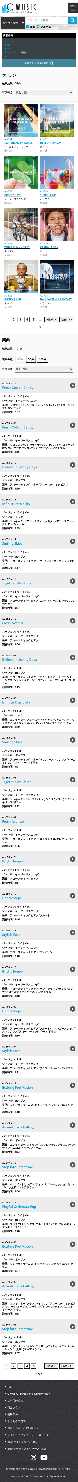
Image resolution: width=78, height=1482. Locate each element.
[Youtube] (44, 1459)
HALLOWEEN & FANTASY (56, 299)
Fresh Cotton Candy (17, 387)
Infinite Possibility (16, 504)
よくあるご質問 (16, 1421)
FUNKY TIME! (12, 299)
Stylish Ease (11, 934)
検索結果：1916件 (13, 348)
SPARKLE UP (48, 195)
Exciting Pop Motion (17, 1087)
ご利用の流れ (15, 1400)
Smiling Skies (12, 543)
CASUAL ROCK (49, 247)
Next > (51, 319)
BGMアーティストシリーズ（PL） (27, 1448)
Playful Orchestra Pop (19, 1206)
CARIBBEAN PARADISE (18, 143)
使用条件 (12, 1414)
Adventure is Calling (18, 1127)
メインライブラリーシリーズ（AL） (28, 1435)
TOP (9, 1387)
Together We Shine (16, 583)
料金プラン (13, 1407)
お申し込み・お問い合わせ (23, 1428)
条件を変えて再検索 (36, 63)
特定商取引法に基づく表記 (20, 1468)
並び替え (7, 92)
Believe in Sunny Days (19, 467)
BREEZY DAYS (12, 195)
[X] (35, 1459)
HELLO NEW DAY (51, 143)
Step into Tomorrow (17, 1167)
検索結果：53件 (11, 83)
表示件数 (7, 359)
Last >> (66, 319)
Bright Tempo (12, 861)
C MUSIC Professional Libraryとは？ (28, 1393)
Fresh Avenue (13, 623)
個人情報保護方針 (47, 1468)
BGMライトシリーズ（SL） (23, 1442)
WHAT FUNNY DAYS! (17, 247)
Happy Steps (11, 898)
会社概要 (66, 1468)
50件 (31, 359)
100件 (42, 359)
